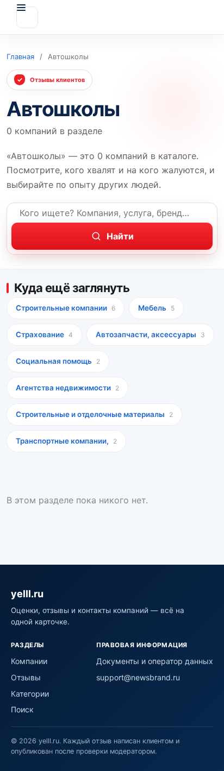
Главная (20, 56)
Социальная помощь (58, 361)
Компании (29, 661)
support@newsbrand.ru (138, 677)
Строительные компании (65, 308)
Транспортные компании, (66, 441)
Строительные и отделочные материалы (94, 414)
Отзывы (26, 677)
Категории (30, 693)
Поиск (22, 709)
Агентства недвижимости (67, 387)
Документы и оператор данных (154, 661)
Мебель (156, 308)
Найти (120, 236)
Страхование (44, 334)
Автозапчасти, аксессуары (150, 334)
